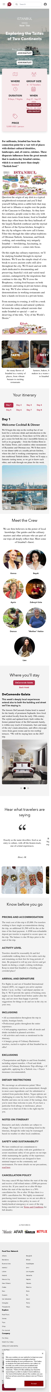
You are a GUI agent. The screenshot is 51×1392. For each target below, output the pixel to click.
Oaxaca (28, 1283)
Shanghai (5, 1303)
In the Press (5, 1350)
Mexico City (6, 1279)
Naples (28, 1279)
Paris (3, 1291)
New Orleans (6, 1283)
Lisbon (4, 1271)
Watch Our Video (7, 1342)
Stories (4, 1318)
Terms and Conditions (33, 1206)
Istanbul (4, 1268)
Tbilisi (28, 1303)
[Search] (17, 4)
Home (21, 25)
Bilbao (28, 1260)
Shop (4, 1326)
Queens (4, 1295)
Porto (27, 1291)
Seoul (28, 1299)
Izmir (27, 1268)
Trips (28, 25)
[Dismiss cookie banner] (42, 1353)
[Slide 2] (25, 788)
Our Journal (6, 1330)
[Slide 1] (21, 788)
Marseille (29, 1275)
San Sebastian (6, 1299)
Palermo (28, 1287)
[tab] (8, 405)
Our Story (5, 1338)
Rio (27, 1295)
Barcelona (5, 1260)
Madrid (4, 1275)
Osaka (4, 1287)
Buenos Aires (6, 1264)
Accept (34, 1383)
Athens (4, 1256)
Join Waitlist (25, 53)
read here (6, 1167)
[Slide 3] (28, 788)
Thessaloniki (6, 1307)
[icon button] (4, 4)
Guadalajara (30, 1264)
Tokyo (28, 1307)
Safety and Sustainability (10, 1346)
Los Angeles (30, 1271)
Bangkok (29, 1256)
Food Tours (5, 1315)
